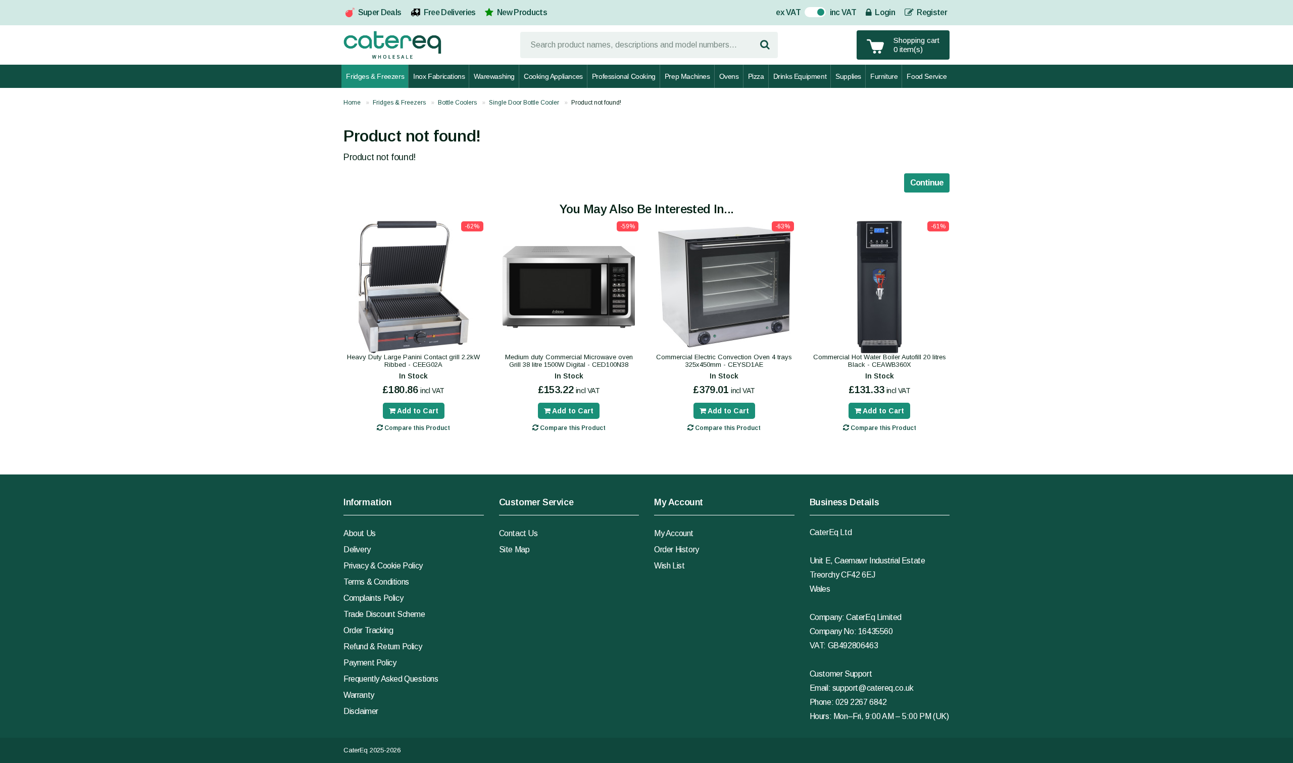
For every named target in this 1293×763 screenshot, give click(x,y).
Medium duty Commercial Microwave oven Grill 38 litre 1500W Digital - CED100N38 (569, 360)
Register (931, 12)
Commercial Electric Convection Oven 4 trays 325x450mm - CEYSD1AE (724, 360)
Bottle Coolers (457, 102)
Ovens (729, 76)
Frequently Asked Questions (390, 679)
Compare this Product (416, 428)
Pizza (756, 76)
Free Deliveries (450, 12)
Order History (676, 549)
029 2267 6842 (861, 702)
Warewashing (494, 76)
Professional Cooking (624, 76)
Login (884, 12)
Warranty (358, 695)
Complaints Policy (373, 598)
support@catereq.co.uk (873, 688)
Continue (926, 182)
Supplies (848, 76)
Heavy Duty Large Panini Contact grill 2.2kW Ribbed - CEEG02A (413, 360)
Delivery (357, 549)
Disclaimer (360, 711)
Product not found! (596, 102)
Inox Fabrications (439, 76)
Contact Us (518, 533)
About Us (359, 533)
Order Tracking (368, 630)
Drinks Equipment (800, 76)
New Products (522, 12)
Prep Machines (687, 76)
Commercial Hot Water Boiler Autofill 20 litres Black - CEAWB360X (879, 360)
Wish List (669, 565)
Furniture (884, 76)
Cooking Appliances (553, 76)
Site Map (514, 549)
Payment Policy (369, 662)
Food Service (927, 76)
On (810, 13)
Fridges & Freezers (375, 76)
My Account (673, 533)
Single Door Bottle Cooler (524, 102)
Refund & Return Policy (382, 646)
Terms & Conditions (376, 582)
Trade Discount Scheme (384, 614)
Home (352, 102)
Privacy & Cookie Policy (383, 565)
